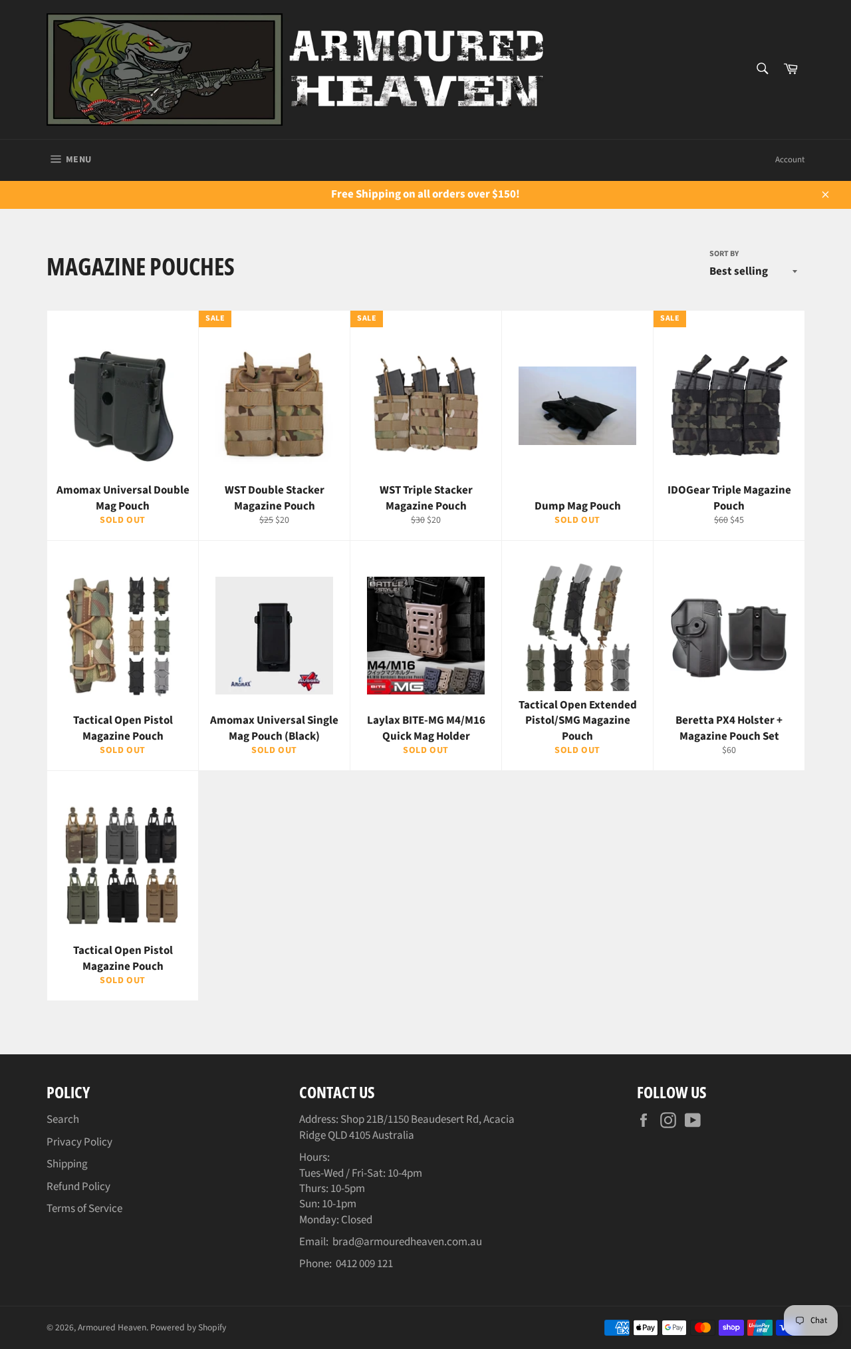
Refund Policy (78, 1187)
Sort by (724, 254)
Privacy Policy (79, 1142)
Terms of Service (84, 1209)
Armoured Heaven (112, 1327)
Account (789, 160)
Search (63, 1119)
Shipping (67, 1164)
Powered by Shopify (188, 1327)
